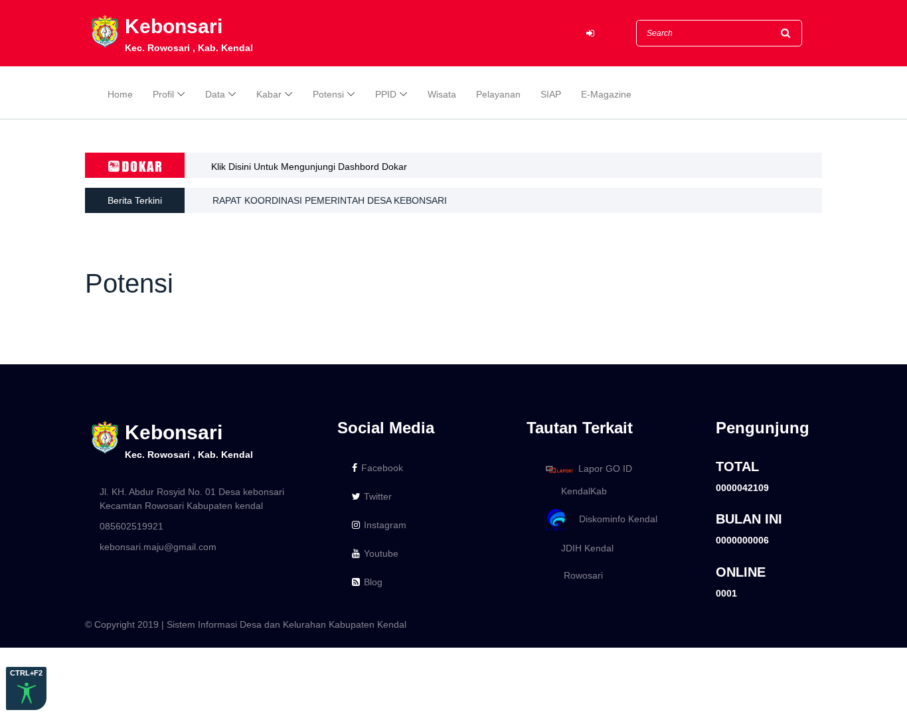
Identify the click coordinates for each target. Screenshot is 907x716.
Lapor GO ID (605, 468)
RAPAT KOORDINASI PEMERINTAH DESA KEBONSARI (329, 200)
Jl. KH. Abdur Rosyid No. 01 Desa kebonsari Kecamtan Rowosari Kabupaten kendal (192, 498)
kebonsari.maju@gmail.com (158, 546)
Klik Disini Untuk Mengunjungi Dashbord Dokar (309, 166)
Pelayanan (498, 94)
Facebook (382, 468)
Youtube (381, 553)
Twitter (378, 496)
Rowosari (578, 575)
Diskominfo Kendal (614, 519)
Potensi (328, 94)
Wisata (442, 94)
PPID (385, 94)
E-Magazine (606, 94)
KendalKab (580, 491)
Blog (373, 582)
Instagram (385, 525)
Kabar (269, 94)
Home (120, 94)
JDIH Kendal (583, 548)
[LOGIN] (590, 33)
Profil (163, 94)
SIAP (550, 94)
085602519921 (131, 526)
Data (215, 94)
